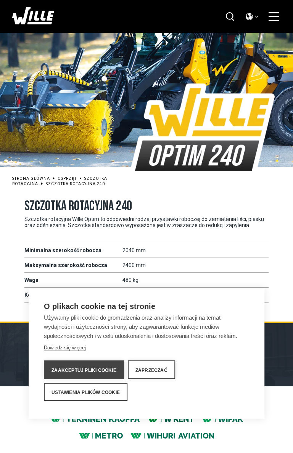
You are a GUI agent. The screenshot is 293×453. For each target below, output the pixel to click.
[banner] (33, 22)
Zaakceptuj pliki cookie (84, 370)
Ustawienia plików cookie (86, 392)
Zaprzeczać (151, 370)
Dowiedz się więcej (65, 348)
